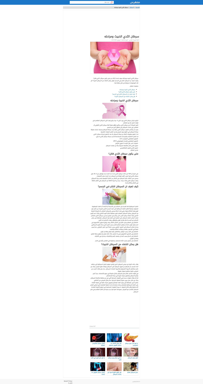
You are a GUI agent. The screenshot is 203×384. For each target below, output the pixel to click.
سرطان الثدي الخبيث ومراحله (127, 89)
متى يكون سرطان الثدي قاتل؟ (126, 92)
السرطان (132, 7)
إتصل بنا (70, 383)
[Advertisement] (91, 23)
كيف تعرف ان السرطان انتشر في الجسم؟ (123, 94)
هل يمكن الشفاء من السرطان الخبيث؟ (124, 96)
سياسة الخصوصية (68, 381)
